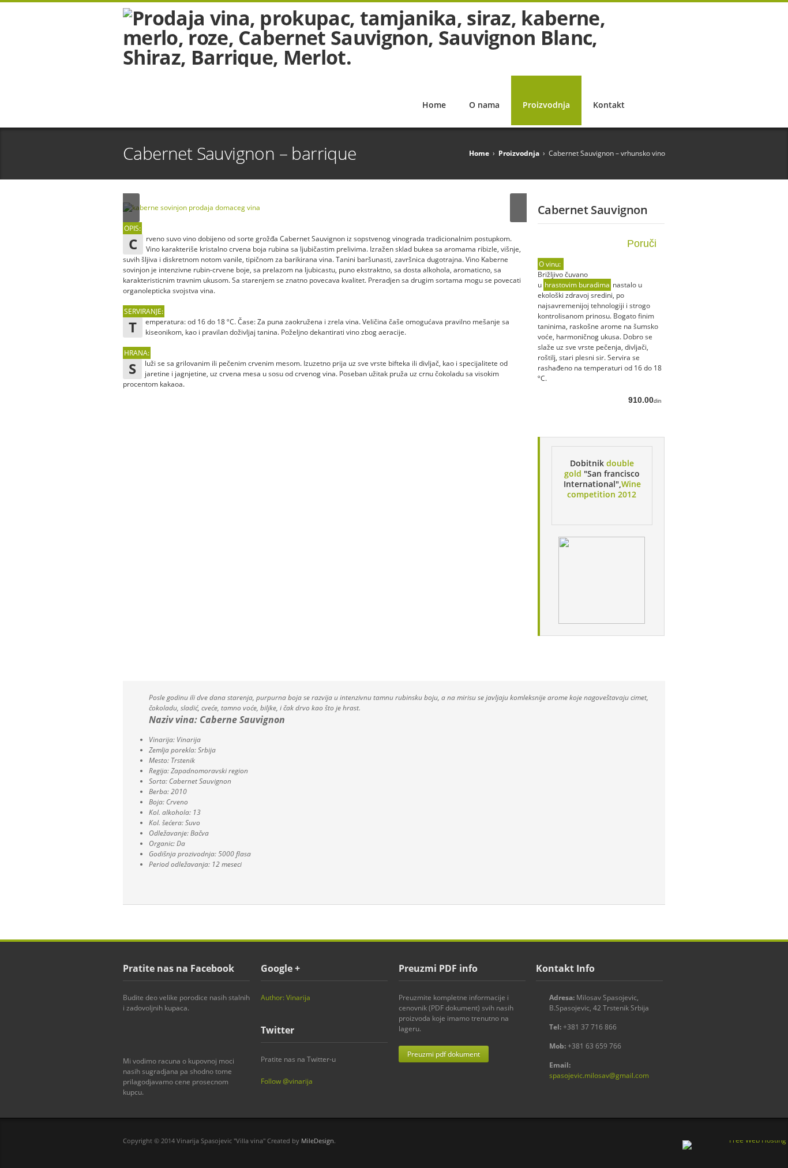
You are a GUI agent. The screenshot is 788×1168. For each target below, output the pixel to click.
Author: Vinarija (285, 997)
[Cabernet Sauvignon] (325, 208)
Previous (131, 207)
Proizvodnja (546, 104)
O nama (484, 104)
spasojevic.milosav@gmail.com (599, 1075)
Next (518, 207)
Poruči (641, 243)
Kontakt (609, 104)
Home (434, 104)
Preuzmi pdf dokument (443, 1054)
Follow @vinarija (287, 1081)
